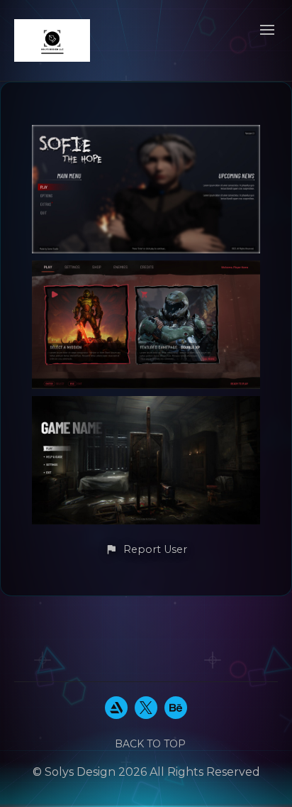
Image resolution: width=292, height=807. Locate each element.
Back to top (150, 743)
